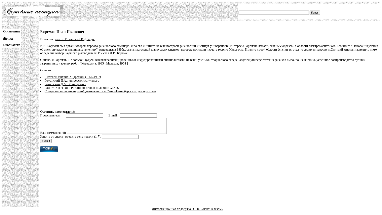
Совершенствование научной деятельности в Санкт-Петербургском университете (100, 91)
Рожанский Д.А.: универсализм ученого (72, 80)
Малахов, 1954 (116, 63)
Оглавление (11, 31)
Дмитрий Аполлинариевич (348, 49)
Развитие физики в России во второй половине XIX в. (82, 87)
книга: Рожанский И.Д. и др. (75, 39)
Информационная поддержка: (172, 209)
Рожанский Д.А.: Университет (65, 84)
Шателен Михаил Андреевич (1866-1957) (73, 77)
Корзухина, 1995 (92, 63)
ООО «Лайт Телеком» (208, 209)
